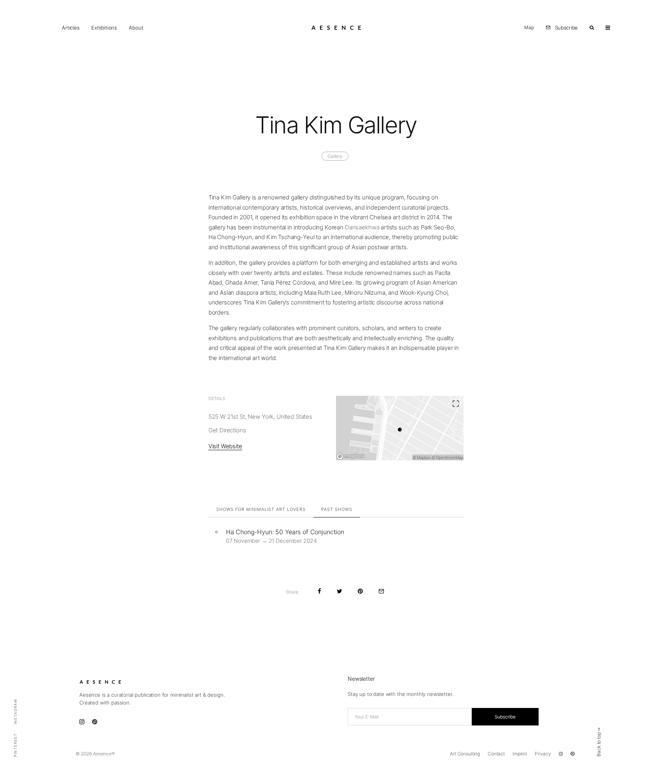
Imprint (520, 754)
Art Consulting (465, 754)
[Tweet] (339, 591)
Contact (496, 754)
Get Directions (227, 430)
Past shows (336, 509)
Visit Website (225, 446)
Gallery (335, 156)
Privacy (543, 754)
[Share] (319, 591)
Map (529, 27)
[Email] (381, 591)
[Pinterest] (572, 754)
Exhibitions (104, 27)
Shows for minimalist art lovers (261, 509)
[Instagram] (561, 754)
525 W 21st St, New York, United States (260, 416)
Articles (71, 27)
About (136, 27)
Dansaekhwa (362, 227)
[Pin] (360, 591)
